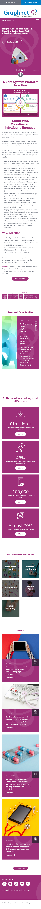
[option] (20, 48)
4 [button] (24, 70)
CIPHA (4, 267)
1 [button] (16, 70)
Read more (25, 380)
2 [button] (19, 70)
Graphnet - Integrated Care (20, 11)
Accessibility (26, 890)
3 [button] (22, 70)
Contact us (11, 3)
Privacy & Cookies (15, 890)
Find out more (20, 279)
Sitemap (5, 890)
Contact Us (20, 868)
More (20, 434)
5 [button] (36, 330)
